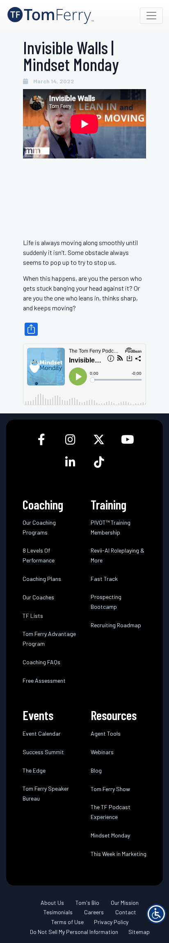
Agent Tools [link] (106, 733)
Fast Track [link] (104, 578)
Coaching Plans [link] (42, 578)
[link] (50, 15)
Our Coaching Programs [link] (39, 527)
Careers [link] (94, 912)
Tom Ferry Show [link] (110, 788)
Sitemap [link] (139, 931)
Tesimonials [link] (58, 912)
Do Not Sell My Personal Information (74, 931)
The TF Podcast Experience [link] (110, 811)
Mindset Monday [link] (110, 835)
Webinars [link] (102, 751)
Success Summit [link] (43, 751)
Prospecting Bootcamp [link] (106, 601)
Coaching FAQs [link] (41, 661)
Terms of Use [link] (67, 921)
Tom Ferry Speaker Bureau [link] (46, 793)
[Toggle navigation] (151, 15)
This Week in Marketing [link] (118, 853)
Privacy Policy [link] (111, 921)
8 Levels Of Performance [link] (39, 555)
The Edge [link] (34, 770)
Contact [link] (125, 912)
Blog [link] (96, 770)
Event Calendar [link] (42, 733)
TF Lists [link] (33, 615)
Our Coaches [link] (38, 597)
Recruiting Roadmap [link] (116, 625)
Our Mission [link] (125, 902)
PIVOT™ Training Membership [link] (110, 527)
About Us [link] (52, 902)
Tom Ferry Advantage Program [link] (49, 638)
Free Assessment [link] (44, 680)
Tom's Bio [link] (87, 902)
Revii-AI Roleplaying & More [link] (117, 555)
